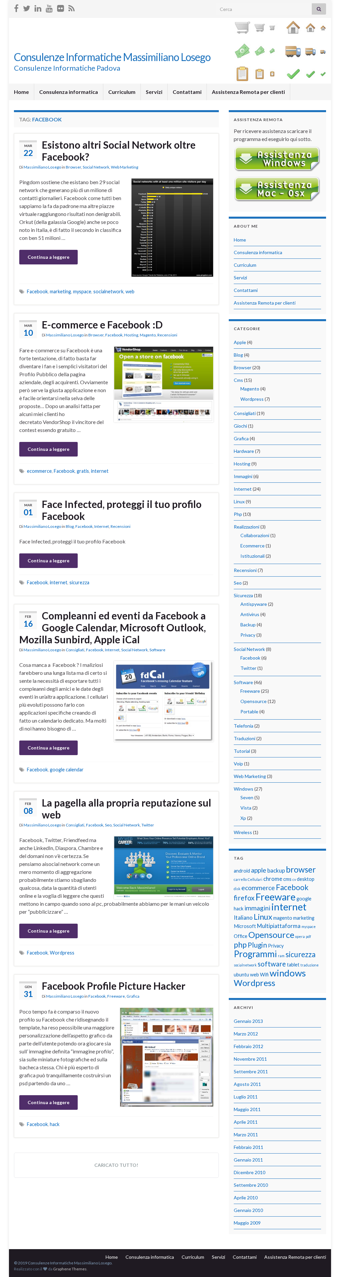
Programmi (255, 954)
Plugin (257, 945)
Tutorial (242, 751)
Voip (238, 763)
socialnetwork (108, 291)
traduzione (309, 965)
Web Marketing (124, 167)
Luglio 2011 (246, 1097)
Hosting (131, 334)
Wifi (264, 974)
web (130, 291)
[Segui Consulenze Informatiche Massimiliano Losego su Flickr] (60, 7)
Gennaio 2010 (248, 1210)
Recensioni (167, 334)
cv (294, 879)
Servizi (154, 92)
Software (157, 649)
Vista (245, 808)
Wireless (243, 832)
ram (281, 956)
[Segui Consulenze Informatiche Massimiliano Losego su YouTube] (49, 7)
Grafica (133, 996)
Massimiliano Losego (42, 167)
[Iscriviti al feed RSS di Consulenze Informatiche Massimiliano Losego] (71, 7)
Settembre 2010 (251, 1185)
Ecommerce (252, 545)
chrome (272, 878)
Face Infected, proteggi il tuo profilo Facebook (122, 510)
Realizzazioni (246, 527)
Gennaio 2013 (248, 1021)
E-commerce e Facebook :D (102, 324)
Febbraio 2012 (248, 1046)
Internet (101, 526)
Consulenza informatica (68, 92)
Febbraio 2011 (248, 1147)
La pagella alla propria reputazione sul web (126, 808)
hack (54, 1124)
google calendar (67, 769)
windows (288, 972)
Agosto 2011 (247, 1084)
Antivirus (249, 614)
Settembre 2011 (251, 1071)
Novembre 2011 (250, 1059)
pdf (308, 936)
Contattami (187, 92)
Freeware (116, 996)
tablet (293, 964)
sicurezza (79, 582)
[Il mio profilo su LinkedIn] (38, 7)
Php (238, 514)
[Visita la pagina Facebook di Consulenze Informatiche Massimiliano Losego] (16, 7)
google (304, 898)
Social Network (96, 167)
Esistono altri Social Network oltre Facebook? (119, 151)
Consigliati (75, 649)
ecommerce (39, 471)
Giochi (240, 426)
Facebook (37, 291)
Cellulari (255, 879)
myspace (82, 291)
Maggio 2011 (247, 1109)
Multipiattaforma (278, 925)
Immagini (243, 476)
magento (282, 918)
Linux (239, 501)
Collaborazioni (254, 535)
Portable (249, 711)
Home (21, 92)
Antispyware (253, 604)
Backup (248, 624)
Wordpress (62, 953)
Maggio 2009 (247, 1223)
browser (301, 869)
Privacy (247, 635)
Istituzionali (252, 556)
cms (287, 879)
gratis (83, 471)
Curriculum (121, 92)
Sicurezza (243, 595)
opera (300, 936)
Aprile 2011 (246, 1122)
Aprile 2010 (246, 1197)
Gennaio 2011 (248, 1160)
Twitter (147, 824)
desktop (305, 879)
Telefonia (243, 726)
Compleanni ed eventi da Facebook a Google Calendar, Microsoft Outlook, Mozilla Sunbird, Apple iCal (112, 627)
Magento (148, 334)
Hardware (244, 451)
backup (276, 870)
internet (100, 471)
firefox (244, 897)
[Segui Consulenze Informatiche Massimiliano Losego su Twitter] (26, 7)
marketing (60, 291)
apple (258, 870)
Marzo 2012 (246, 1033)
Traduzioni (244, 738)
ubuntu (241, 974)
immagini (257, 908)
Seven (246, 797)
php (240, 944)
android (242, 871)
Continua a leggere (48, 257)
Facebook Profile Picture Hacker (113, 986)
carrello (240, 879)
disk (237, 889)
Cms (238, 380)
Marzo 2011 (246, 1134)
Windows (243, 789)
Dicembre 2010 (249, 1172)
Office (240, 936)
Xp (243, 818)
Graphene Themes (70, 1268)
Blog (70, 526)
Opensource (253, 701)
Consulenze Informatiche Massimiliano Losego (112, 56)
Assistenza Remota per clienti (248, 92)
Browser (73, 167)
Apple (240, 342)
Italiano (243, 917)
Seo (108, 824)
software (272, 963)
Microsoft (245, 926)
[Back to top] (325, 1262)
